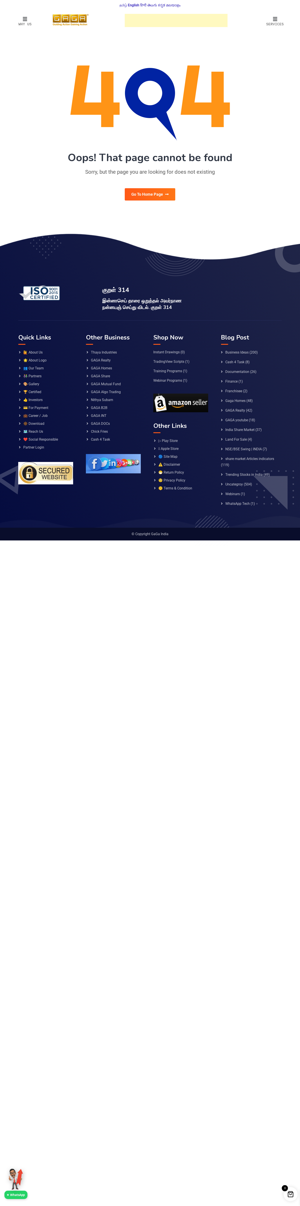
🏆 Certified (32, 392)
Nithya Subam (102, 400)
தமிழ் (123, 5)
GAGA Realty (101, 360)
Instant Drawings (166, 352)
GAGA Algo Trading (106, 392)
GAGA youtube (236, 420)
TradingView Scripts (168, 361)
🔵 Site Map (167, 456)
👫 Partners (32, 376)
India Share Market (240, 430)
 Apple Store (168, 449)
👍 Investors (33, 400)
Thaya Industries (104, 352)
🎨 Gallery (31, 384)
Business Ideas (237, 352)
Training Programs (167, 371)
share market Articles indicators (249, 459)
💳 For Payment (35, 408)
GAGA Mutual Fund (106, 384)
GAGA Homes (101, 368)
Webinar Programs (167, 380)
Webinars (232, 494)
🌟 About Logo (35, 360)
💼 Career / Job (35, 416)
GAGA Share (100, 376)
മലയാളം (173, 5)
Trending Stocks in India (244, 475)
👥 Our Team (33, 368)
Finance (231, 381)
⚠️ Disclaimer (169, 464)
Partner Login (33, 447)
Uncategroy (234, 484)
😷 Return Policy (171, 472)
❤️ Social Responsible (40, 439)
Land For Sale (236, 439)
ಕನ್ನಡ (161, 5)
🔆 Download (33, 423)
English (133, 5)
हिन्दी (143, 5)
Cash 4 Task (100, 439)
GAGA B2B (99, 408)
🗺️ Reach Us (33, 431)
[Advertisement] (176, 20)
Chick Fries (99, 431)
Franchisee (233, 391)
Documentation (237, 372)
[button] (25, 19)
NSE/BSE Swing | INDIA (243, 449)
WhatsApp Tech (237, 504)
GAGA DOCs (100, 423)
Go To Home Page (147, 194)
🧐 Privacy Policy (171, 480)
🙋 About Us (33, 352)
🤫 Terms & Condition (175, 488)
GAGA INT (99, 416)
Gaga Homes (235, 401)
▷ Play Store (168, 441)
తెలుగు (152, 5)
